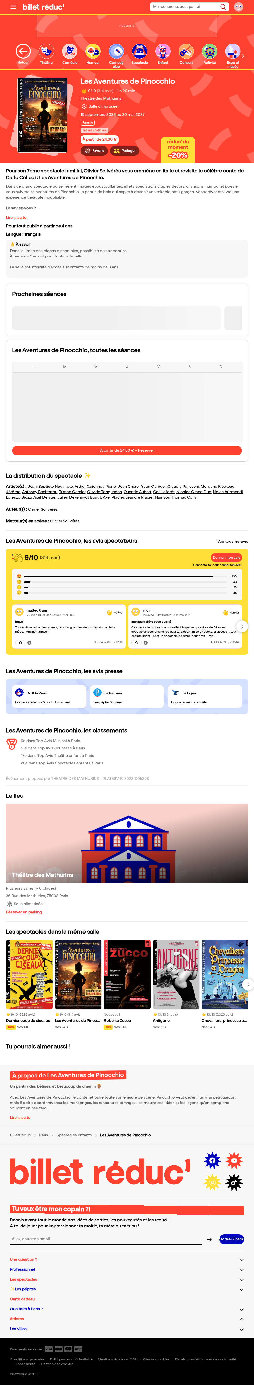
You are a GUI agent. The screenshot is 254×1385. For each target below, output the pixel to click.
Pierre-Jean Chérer (122, 486)
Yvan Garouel (153, 486)
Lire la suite (16, 217)
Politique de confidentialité (71, 1359)
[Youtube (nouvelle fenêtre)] (234, 1161)
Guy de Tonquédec (104, 492)
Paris (43, 1135)
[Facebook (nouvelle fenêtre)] (212, 1161)
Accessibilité (25, 1364)
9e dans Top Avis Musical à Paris (50, 741)
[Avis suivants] (242, 626)
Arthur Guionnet (89, 486)
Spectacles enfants (74, 1135)
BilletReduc (20, 1135)
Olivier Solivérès (43, 509)
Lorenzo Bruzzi (19, 497)
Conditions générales (27, 1359)
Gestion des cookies (57, 1364)
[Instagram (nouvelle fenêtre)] (212, 1182)
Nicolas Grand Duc (193, 492)
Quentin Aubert (137, 492)
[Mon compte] (238, 6)
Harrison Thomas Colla (176, 497)
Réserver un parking (24, 912)
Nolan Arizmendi (228, 492)
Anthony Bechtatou (39, 492)
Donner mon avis (226, 557)
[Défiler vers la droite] (243, 56)
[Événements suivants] (248, 985)
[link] (65, 610)
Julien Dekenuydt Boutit (79, 497)
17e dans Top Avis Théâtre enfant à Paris (57, 755)
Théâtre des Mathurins (101, 98)
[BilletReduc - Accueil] (43, 7)
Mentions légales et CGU (118, 1359)
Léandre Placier (139, 497)
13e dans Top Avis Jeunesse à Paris (53, 748)
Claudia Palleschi (183, 486)
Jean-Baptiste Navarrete (50, 486)
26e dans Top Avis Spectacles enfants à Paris (62, 763)
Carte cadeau (22, 1299)
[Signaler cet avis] (29, 642)
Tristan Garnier (72, 492)
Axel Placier (113, 497)
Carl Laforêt (164, 492)
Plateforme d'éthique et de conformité (205, 1359)
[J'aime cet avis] (20, 642)
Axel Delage (44, 497)
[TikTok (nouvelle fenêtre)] (234, 1182)
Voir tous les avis (232, 541)
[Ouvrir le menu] (15, 6)
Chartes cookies (156, 1359)
